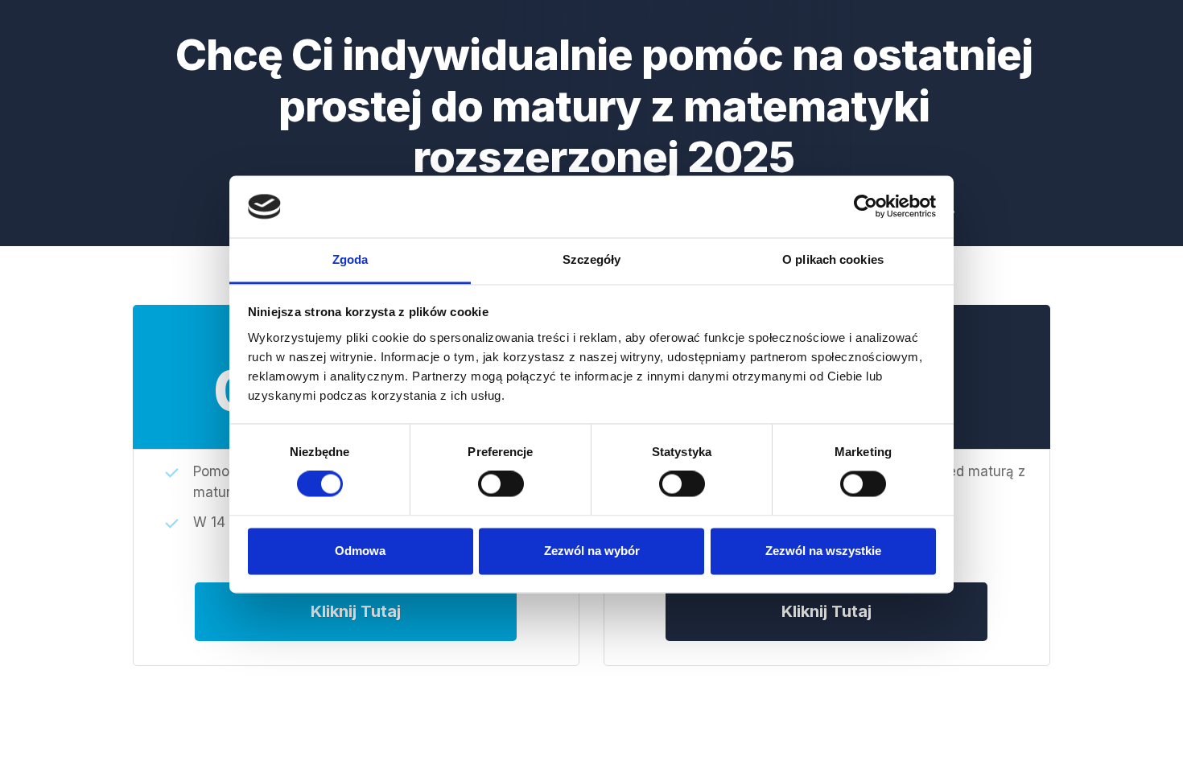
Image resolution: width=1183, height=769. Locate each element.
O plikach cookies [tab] (833, 259)
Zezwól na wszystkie (823, 550)
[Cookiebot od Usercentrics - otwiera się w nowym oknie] (865, 207)
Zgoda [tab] (350, 259)
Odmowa (360, 550)
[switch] (501, 484)
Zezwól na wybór (592, 550)
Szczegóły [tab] (592, 259)
